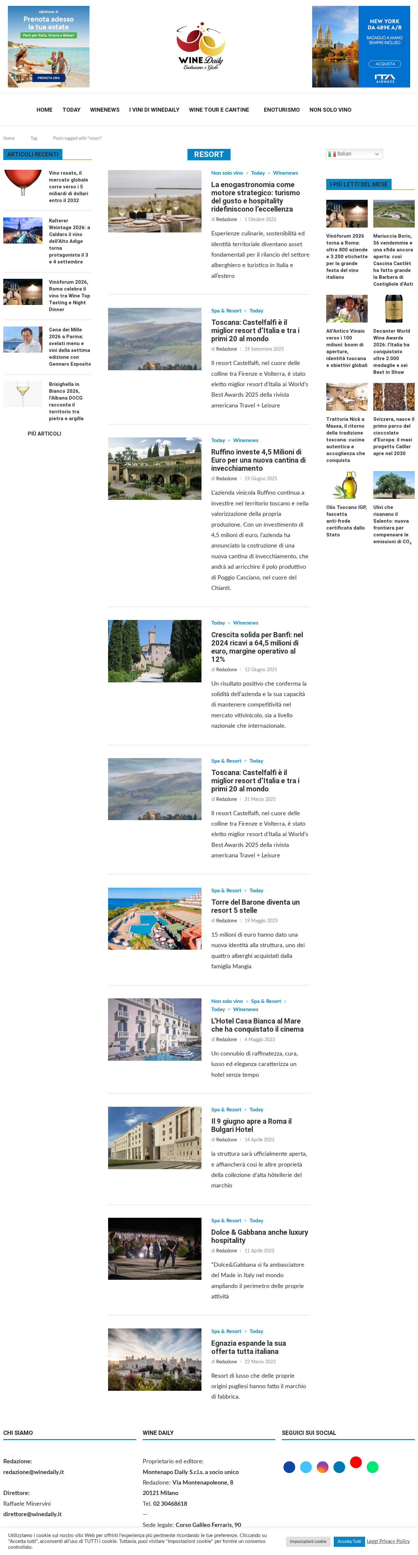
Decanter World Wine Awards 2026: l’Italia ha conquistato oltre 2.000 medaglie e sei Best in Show (391, 351)
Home (45, 109)
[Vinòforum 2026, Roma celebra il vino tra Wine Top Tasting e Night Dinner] (22, 292)
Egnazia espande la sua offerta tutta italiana (248, 1347)
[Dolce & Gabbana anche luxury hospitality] (154, 1249)
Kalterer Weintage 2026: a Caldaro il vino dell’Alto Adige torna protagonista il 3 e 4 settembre (69, 241)
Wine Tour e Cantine (219, 109)
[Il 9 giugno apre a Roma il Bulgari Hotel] (154, 1138)
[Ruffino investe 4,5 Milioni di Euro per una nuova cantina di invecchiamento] (154, 468)
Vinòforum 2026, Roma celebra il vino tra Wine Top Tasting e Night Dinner (69, 295)
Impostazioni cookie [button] (308, 1542)
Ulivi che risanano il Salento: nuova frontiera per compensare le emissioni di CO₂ (392, 524)
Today (71, 109)
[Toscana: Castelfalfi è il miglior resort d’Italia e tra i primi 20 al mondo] (154, 339)
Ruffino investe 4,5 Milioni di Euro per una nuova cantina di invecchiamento (258, 460)
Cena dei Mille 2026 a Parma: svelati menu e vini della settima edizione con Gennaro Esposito (70, 347)
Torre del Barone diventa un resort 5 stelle (255, 906)
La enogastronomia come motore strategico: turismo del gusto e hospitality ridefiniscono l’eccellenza (255, 197)
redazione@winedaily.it (33, 1472)
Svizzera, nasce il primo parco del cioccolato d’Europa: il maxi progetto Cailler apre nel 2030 (393, 436)
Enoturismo (282, 109)
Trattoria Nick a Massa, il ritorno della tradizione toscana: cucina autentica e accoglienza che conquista (345, 439)
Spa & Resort (226, 310)
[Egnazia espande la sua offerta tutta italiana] (154, 1359)
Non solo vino (330, 109)
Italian (343, 153)
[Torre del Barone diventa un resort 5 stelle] (154, 919)
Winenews (105, 109)
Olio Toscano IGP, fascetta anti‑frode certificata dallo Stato (346, 521)
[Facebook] (368, 110)
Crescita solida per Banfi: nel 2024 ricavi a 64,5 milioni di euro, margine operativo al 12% (257, 647)
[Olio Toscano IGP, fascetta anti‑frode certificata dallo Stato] (347, 485)
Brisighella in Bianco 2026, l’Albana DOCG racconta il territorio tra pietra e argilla (66, 401)
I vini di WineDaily (154, 109)
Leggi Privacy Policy (388, 1541)
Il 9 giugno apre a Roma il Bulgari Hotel (251, 1125)
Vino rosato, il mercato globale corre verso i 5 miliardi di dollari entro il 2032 (68, 186)
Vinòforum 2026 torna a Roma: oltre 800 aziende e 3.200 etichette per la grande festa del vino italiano (347, 256)
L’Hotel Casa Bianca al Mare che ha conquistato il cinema (257, 1025)
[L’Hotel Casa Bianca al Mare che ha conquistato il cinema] (154, 1029)
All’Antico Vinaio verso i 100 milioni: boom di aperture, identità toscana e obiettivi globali (346, 348)
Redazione (226, 219)
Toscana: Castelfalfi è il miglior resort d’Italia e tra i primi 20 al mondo (255, 330)
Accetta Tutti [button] (349, 1542)
